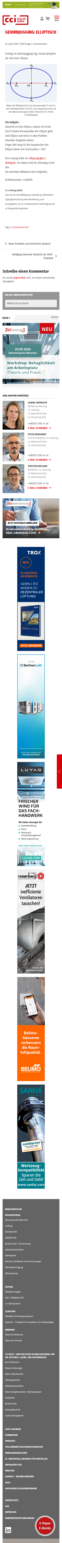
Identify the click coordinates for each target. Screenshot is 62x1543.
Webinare (10, 1329)
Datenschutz (11, 1500)
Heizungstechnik (12, 1409)
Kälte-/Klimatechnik (14, 1374)
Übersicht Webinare (14, 1334)
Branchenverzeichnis (16, 1453)
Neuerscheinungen (13, 1368)
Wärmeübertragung (14, 1267)
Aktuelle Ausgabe (13, 1291)
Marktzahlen (10, 1255)
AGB (7, 1506)
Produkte (10, 1441)
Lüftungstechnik (12, 1380)
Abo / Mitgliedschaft (14, 1297)
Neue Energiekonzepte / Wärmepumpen (23, 1392)
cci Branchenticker (20, 227)
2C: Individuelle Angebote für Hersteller (26, 1458)
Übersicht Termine (13, 1340)
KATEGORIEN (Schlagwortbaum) (21, 1488)
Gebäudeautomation (14, 1249)
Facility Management (14, 1415)
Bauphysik (10, 1397)
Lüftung (8, 1226)
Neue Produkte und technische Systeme (29, 243)
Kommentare (11, 1435)
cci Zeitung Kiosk (12, 1303)
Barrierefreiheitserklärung (19, 1518)
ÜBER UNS (9, 1470)
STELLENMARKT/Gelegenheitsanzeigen (24, 1447)
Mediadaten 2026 (13, 1464)
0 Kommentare (40, 43)
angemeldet (19, 277)
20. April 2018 (11, 43)
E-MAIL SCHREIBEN (38, 428)
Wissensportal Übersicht (16, 1220)
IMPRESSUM (10, 1512)
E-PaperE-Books (45, 1525)
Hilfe (7, 1482)
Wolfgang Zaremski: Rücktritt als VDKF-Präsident (32, 256)
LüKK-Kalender (13, 1429)
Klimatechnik (11, 1231)
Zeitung (9, 1287)
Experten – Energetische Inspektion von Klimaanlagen (29, 1322)
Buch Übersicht (12, 1362)
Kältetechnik (10, 1237)
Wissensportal (12, 1215)
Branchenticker (13, 1209)
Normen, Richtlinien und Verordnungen (23, 1261)
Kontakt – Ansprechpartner (19, 1476)
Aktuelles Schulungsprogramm (19, 1316)
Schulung (10, 1311)
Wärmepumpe (11, 1273)
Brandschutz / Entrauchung (17, 1243)
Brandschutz (11, 1403)
